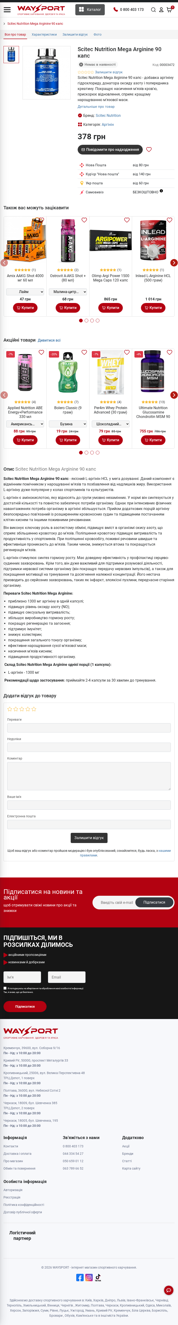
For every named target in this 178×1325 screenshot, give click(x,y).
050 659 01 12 (73, 1161)
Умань (90, 1310)
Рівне (54, 1310)
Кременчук (122, 1310)
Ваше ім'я (14, 797)
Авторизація (12, 1190)
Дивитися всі (49, 340)
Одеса (150, 1305)
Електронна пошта (21, 816)
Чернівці (161, 1300)
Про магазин (13, 1161)
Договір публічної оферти (22, 1212)
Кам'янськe (84, 1315)
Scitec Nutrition (108, 115)
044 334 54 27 (73, 1153)
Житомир (82, 1305)
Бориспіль (159, 1310)
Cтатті (127, 1161)
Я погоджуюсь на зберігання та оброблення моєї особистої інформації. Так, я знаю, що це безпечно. (43, 990)
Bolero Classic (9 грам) (68, 410)
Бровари (56, 1315)
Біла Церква (141, 1310)
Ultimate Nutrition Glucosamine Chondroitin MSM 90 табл (153, 414)
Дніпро (110, 1300)
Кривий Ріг (104, 1310)
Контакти (10, 1146)
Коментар (14, 758)
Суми (44, 1310)
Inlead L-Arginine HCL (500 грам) (153, 278)
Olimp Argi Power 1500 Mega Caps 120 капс (110, 278)
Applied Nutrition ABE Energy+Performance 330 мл (25, 412)
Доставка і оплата (17, 1153)
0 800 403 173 (132, 9)
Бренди (127, 1153)
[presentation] (4, 262)
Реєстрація (11, 1197)
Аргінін (108, 124)
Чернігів (67, 1305)
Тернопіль (14, 1305)
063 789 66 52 (73, 1168)
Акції (125, 1146)
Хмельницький (34, 1305)
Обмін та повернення (19, 1168)
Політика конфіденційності (23, 1205)
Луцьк (64, 1310)
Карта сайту (131, 1168)
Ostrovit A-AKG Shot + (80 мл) (68, 278)
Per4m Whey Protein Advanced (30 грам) (110, 410)
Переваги (14, 719)
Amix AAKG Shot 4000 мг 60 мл (25, 278)
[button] (7, 10)
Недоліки (14, 739)
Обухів (70, 1315)
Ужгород (77, 1310)
